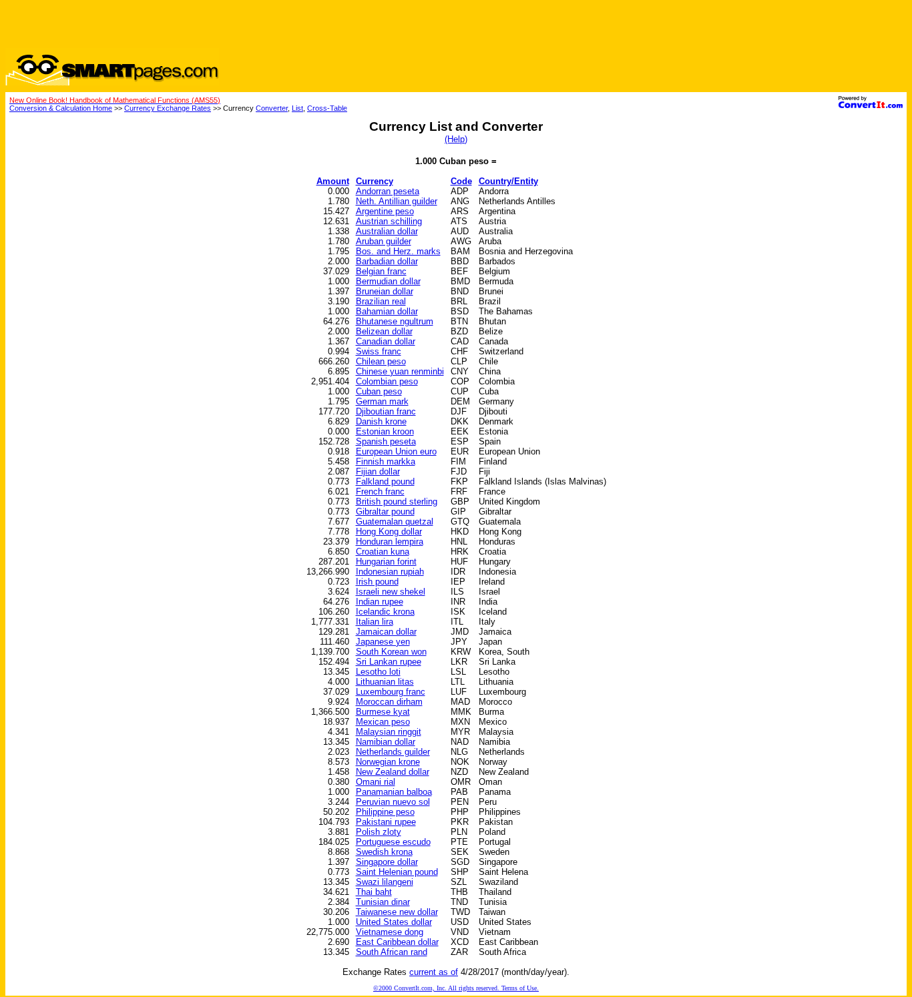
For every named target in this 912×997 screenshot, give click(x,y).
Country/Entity (508, 181)
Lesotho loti (378, 672)
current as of (433, 972)
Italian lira (374, 622)
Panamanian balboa (394, 792)
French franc (380, 491)
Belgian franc (381, 271)
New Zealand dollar (392, 772)
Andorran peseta (387, 191)
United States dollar (394, 922)
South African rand (391, 952)
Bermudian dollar (388, 281)
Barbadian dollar (387, 261)
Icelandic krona (385, 612)
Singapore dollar (387, 862)
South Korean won (391, 652)
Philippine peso (385, 812)
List (297, 108)
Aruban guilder (383, 241)
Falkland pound (385, 481)
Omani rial (375, 782)
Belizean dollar (384, 331)
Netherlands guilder (393, 752)
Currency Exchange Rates (167, 108)
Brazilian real (381, 301)
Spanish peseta (386, 441)
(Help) (456, 139)
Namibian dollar (385, 742)
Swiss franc (378, 351)
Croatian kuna (382, 552)
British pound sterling (396, 501)
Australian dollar (387, 231)
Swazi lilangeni (384, 882)
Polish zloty (378, 832)
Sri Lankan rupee (388, 662)
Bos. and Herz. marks (398, 251)
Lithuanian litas (385, 682)
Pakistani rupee (386, 822)
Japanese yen (383, 642)
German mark (382, 401)
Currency (374, 181)
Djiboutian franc (386, 411)
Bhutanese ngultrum (394, 321)
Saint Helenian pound (397, 872)
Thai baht (374, 892)
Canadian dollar (385, 341)
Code (461, 181)
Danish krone (381, 421)
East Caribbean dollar (397, 942)
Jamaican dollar (386, 632)
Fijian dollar (378, 471)
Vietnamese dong (389, 932)
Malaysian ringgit (388, 732)
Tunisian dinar (383, 902)
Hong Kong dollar (389, 532)
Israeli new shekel (390, 592)
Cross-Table (327, 108)
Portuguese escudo (393, 842)
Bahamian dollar (387, 311)
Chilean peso (381, 361)
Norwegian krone (388, 762)
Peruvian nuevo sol (393, 802)
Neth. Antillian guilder (396, 201)
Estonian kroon (385, 431)
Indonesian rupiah (390, 572)
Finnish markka (385, 461)
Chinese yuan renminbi (400, 371)
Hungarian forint (386, 562)
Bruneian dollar (384, 291)
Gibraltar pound (385, 512)
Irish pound (377, 582)
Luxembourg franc (390, 692)
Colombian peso (387, 381)
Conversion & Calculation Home (60, 108)
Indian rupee (379, 602)
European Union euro (396, 451)
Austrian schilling (389, 221)
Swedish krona (384, 852)
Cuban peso (379, 391)
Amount (332, 181)
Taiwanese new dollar (397, 912)
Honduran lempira (389, 542)
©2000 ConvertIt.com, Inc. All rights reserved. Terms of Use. (456, 988)
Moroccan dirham (389, 702)
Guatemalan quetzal (394, 522)
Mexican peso (383, 722)
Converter (272, 108)
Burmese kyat (383, 712)
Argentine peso (385, 211)
